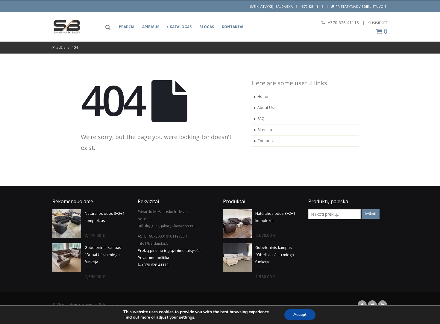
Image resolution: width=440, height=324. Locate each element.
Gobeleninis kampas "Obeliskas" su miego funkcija (274, 254)
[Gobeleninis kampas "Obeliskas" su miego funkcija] (237, 257)
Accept (300, 314)
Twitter (372, 304)
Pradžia (126, 26)
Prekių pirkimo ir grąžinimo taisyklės (169, 250)
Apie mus (150, 26)
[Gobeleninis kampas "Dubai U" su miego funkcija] (66, 257)
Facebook (362, 304)
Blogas (206, 26)
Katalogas (181, 26)
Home (262, 96)
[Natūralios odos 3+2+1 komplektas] (66, 223)
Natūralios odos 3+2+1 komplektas (105, 217)
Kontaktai (232, 26)
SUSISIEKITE (378, 22)
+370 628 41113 (312, 6)
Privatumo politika (153, 257)
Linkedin (382, 304)
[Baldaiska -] (67, 26)
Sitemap (264, 129)
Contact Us (267, 140)
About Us (265, 107)
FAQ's (262, 118)
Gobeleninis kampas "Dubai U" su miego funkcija (103, 254)
